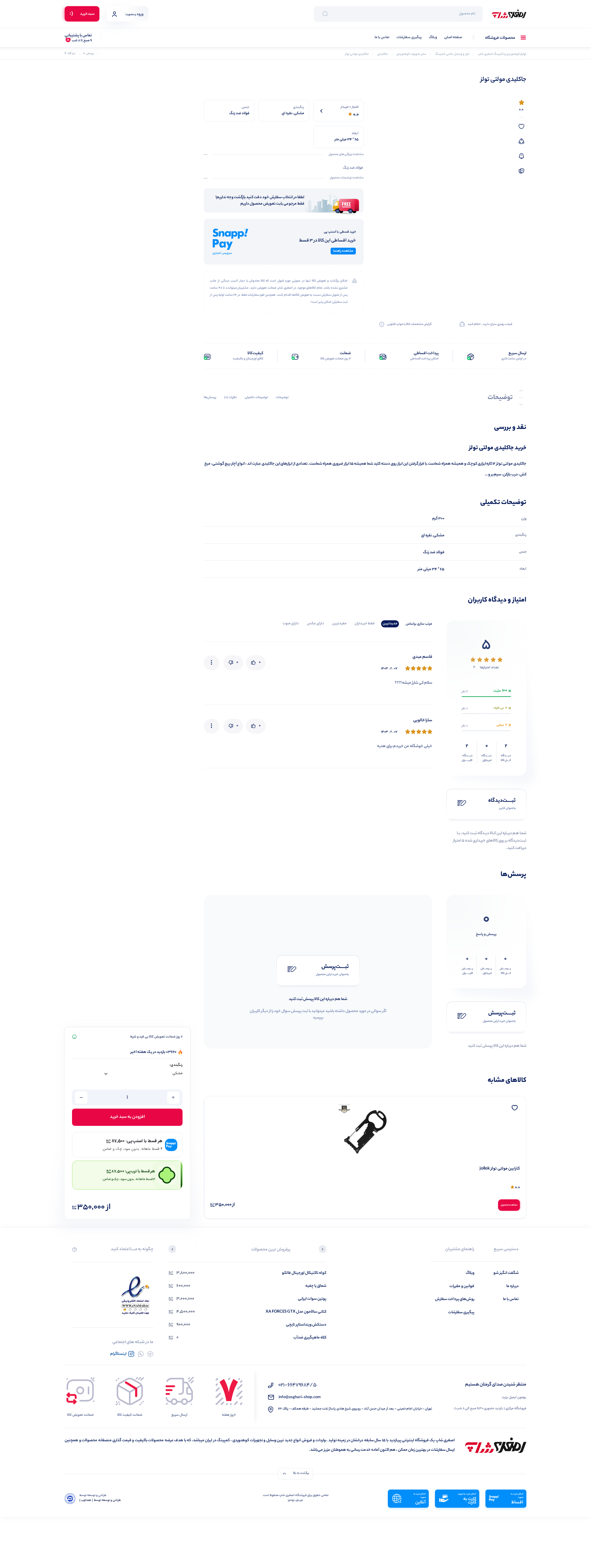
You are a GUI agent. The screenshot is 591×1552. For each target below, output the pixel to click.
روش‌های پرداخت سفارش (454, 1299)
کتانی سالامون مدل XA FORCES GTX (296, 1312)
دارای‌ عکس (315, 624)
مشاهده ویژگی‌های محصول (346, 154)
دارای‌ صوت (291, 624)
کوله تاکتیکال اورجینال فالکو (304, 1273)
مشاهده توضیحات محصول (347, 178)
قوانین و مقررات (461, 1286)
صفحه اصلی (453, 38)
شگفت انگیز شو (506, 1273)
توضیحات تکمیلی (256, 397)
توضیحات (282, 397)
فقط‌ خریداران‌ (365, 624)
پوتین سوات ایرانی (312, 1299)
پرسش (88, 53)
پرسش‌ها (210, 397)
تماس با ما (382, 38)
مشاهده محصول (509, 1205)
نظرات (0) (230, 397)
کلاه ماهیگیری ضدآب (309, 1337)
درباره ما (512, 1286)
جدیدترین (390, 624)
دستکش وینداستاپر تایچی (306, 1325)
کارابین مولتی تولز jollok (500, 1169)
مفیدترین (339, 624)
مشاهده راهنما (343, 251)
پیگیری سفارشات (409, 38)
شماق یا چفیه (315, 1286)
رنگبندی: (176, 1065)
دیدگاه (70, 53)
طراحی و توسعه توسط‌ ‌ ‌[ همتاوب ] (100, 1500)
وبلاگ (433, 38)
